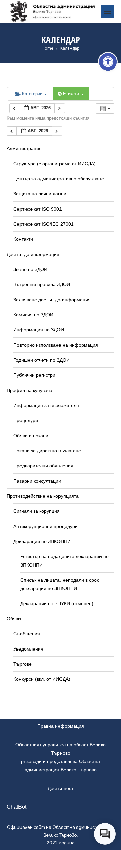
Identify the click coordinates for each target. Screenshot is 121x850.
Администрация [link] (24, 148)
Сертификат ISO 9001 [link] (37, 209)
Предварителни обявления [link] (43, 465)
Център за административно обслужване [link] (58, 178)
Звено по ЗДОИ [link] (30, 269)
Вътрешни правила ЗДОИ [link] (41, 284)
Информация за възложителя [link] (46, 405)
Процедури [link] (25, 420)
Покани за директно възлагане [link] (47, 450)
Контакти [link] (23, 239)
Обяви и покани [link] (30, 435)
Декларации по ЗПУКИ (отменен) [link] (56, 603)
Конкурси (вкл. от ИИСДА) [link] (41, 679)
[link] (108, 62)
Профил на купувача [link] (29, 390)
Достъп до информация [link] (33, 254)
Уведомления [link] (28, 649)
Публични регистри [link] (34, 375)
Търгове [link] (22, 664)
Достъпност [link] (60, 788)
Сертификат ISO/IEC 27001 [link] (43, 224)
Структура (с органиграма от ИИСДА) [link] (54, 163)
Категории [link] (33, 93)
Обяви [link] (14, 618)
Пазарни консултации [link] (37, 481)
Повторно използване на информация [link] (55, 345)
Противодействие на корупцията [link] (43, 496)
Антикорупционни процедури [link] (45, 526)
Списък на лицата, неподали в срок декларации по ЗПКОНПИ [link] (59, 584)
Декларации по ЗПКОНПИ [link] (42, 541)
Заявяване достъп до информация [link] (52, 299)
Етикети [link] (71, 93)
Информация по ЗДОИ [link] (38, 329)
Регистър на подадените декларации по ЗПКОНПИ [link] (64, 561)
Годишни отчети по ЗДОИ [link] (41, 360)
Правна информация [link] (60, 726)
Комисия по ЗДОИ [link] (33, 314)
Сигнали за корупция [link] (36, 511)
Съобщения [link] (26, 633)
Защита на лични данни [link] (39, 193)
